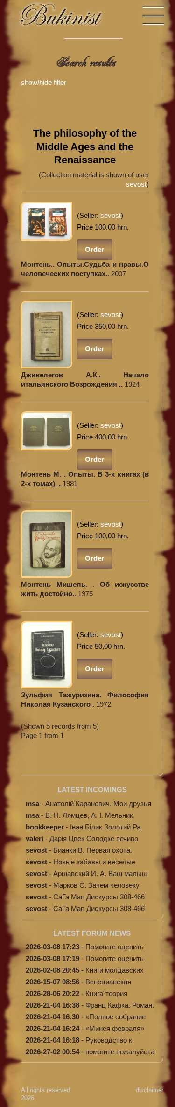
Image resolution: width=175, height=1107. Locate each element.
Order (94, 249)
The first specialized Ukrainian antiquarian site (70, 19)
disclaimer (149, 1089)
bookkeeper (45, 827)
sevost (136, 184)
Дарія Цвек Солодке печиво (93, 838)
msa (32, 804)
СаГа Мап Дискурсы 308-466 (99, 897)
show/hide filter (43, 82)
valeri (34, 838)
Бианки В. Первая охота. (92, 850)
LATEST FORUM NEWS (92, 933)
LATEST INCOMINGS (92, 790)
